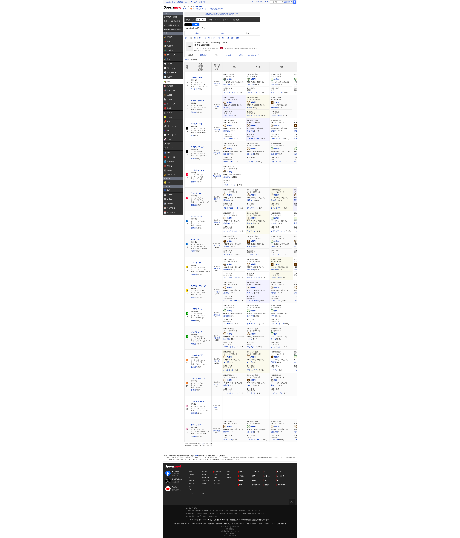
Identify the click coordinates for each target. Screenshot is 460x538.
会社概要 (219, 524)
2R (191, 38)
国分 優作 (274, 108)
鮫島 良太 (216, 199)
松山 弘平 (216, 292)
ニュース (218, 20)
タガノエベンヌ (276, 162)
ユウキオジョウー (253, 254)
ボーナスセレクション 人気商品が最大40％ (208, 9)
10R (228, 38)
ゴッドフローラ (196, 332)
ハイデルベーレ (196, 309)
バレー (279, 472)
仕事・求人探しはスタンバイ (234, 513)
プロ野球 (191, 474)
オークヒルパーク (253, 138)
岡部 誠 (226, 385)
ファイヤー (275, 439)
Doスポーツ (281, 485)
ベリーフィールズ (197, 101)
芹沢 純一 (227, 293)
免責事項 (227, 524)
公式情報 (236, 20)
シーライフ (251, 393)
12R (237, 38)
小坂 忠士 (250, 385)
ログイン (186, 9)
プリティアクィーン (278, 231)
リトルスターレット (198, 170)
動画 (210, 20)
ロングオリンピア (197, 401)
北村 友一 (274, 84)
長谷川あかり (287, 2)
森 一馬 (216, 361)
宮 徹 (192, 135)
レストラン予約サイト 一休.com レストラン (247, 510)
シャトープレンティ (198, 378)
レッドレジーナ (229, 254)
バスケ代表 (217, 480)
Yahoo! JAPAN (257, 2)
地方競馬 (229, 477)
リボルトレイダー (197, 355)
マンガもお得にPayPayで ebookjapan (197, 510)
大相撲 (254, 480)
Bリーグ (216, 474)
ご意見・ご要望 (263, 524)
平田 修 (193, 321)
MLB (190, 477)
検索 (294, 2)
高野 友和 (194, 228)
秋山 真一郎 (251, 246)
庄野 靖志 (194, 112)
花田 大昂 (216, 245)
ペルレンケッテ (253, 92)
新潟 (222, 33)
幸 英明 (216, 106)
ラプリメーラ (228, 138)
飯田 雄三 (194, 182)
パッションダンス (277, 324)
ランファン (251, 231)
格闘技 (241, 480)
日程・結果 (201, 20)
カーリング (280, 476)
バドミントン (268, 476)
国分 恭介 (227, 84)
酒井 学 (226, 432)
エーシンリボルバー (231, 231)
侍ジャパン (192, 489)
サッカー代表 (205, 480)
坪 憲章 (193, 159)
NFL (240, 485)
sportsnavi (173, 466)
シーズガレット (196, 124)
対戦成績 (203, 55)
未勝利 (229, 79)
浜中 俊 (273, 246)
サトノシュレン (276, 347)
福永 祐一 (250, 200)
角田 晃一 (194, 344)
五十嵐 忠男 (195, 89)
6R (209, 38)
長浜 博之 (194, 413)
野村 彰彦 (194, 274)
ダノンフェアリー (230, 92)
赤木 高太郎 (217, 176)
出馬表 (190, 55)
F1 (265, 472)
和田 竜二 (227, 246)
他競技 (266, 485)
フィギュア (255, 472)
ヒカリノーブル (276, 393)
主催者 (196, 456)
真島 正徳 (216, 83)
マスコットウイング (198, 286)
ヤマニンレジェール (231, 277)
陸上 (278, 480)
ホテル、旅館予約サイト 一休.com (221, 510)
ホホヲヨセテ (228, 115)
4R (200, 38)
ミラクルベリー (276, 208)
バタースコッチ (196, 77)
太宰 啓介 (216, 153)
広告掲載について (238, 524)
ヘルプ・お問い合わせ (278, 524)
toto (203, 493)
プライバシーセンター (198, 524)
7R (214, 38)
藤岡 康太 (216, 315)
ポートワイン (196, 425)
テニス (241, 476)
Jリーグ (204, 474)
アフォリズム (276, 301)
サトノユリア (276, 254)
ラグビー (267, 480)
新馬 (275, 311)
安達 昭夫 (194, 436)
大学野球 (191, 483)
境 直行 (193, 390)
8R (219, 38)
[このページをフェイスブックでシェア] (195, 24)
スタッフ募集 (251, 524)
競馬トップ (190, 20)
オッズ (228, 55)
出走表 (186, 60)
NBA (215, 477)
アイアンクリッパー (198, 147)
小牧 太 (250, 339)
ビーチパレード (276, 115)
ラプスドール (196, 193)
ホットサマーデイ (277, 92)
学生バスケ (217, 483)
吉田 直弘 (194, 205)
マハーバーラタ (196, 216)
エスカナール (228, 324)
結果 (241, 55)
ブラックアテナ (253, 301)
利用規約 (211, 524)
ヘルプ (266, 2)
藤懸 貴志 (227, 131)
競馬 (228, 474)
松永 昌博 (194, 367)
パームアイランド (253, 115)
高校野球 (191, 480)
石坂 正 (193, 251)
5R (205, 38)
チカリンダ (195, 239)
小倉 (247, 33)
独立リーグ (192, 486)
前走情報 (194, 60)
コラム (227, 20)
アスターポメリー (230, 185)
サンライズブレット (231, 208)
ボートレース (256, 485)
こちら (202, 443)
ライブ (191, 493)
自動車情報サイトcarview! (194, 513)
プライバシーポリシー (181, 524)
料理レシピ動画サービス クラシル (214, 513)
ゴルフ (241, 472)
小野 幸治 (194, 297)
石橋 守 (273, 362)
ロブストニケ (196, 263)
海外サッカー (205, 477)
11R (232, 38)
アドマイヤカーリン (254, 439)
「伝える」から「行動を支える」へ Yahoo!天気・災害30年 (184, 2)
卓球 (253, 476)
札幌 (197, 33)
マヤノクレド (252, 347)
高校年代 (204, 483)
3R (195, 38)
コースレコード (253, 55)
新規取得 (199, 6)
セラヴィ (274, 370)
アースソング (252, 162)
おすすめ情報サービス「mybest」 (196, 516)
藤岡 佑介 (250, 316)
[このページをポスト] (188, 24)
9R (223, 38)
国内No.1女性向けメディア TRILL (254, 513)
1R (186, 38)
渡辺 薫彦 (216, 431)
